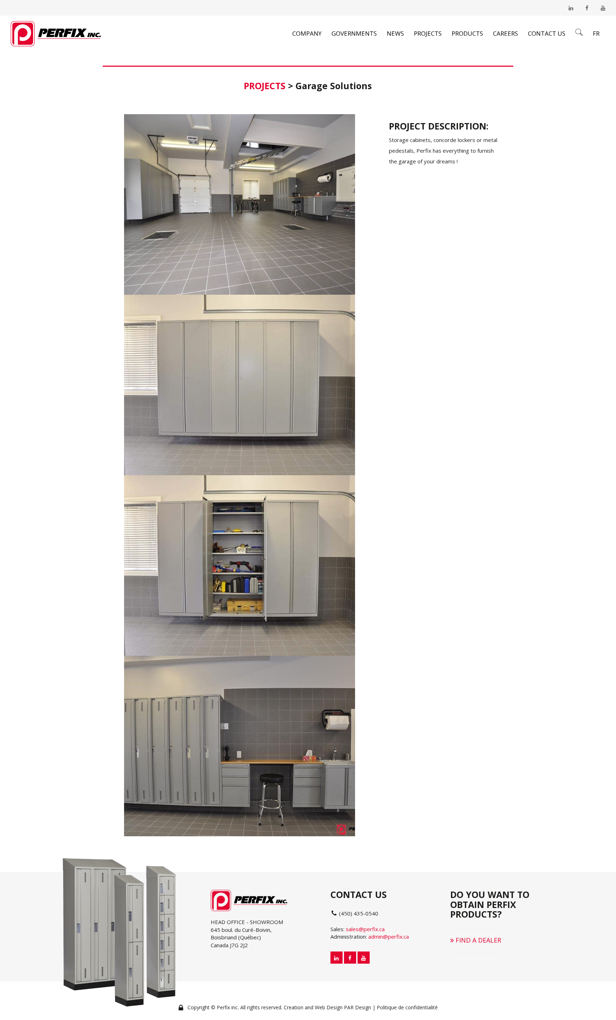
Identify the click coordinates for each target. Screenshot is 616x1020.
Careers (505, 33)
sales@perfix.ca (365, 929)
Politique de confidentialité (407, 1007)
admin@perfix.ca (388, 936)
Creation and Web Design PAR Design (327, 1007)
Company (307, 33)
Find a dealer (477, 940)
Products (467, 33)
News (395, 33)
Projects (428, 33)
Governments (354, 33)
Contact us (546, 33)
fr (596, 33)
